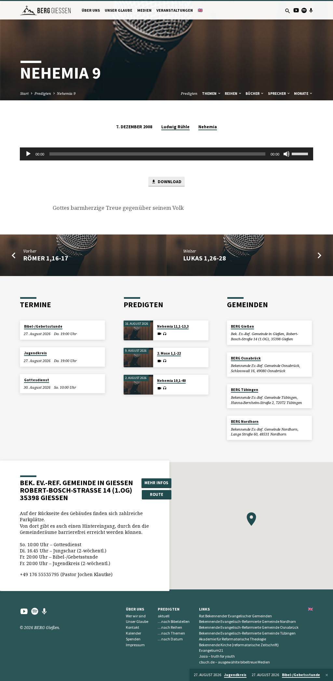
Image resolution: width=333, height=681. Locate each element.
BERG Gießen (242, 326)
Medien (144, 10)
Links (204, 609)
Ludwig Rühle (175, 127)
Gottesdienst (36, 380)
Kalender (133, 633)
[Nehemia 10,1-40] (138, 385)
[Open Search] (288, 10)
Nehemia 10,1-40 (171, 380)
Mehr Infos (156, 482)
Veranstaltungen (174, 10)
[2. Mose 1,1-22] (138, 358)
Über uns (91, 10)
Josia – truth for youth (217, 656)
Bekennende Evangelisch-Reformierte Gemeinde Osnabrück (249, 627)
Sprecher (277, 93)
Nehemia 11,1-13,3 (173, 326)
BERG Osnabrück (246, 358)
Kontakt (132, 627)
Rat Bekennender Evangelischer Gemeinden (235, 615)
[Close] (327, 675)
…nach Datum (170, 639)
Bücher (253, 93)
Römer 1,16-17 (45, 258)
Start (24, 93)
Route (156, 494)
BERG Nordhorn (245, 421)
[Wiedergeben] (28, 154)
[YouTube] (296, 10)
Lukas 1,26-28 (204, 258)
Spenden (133, 639)
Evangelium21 (211, 650)
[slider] (301, 153)
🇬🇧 (200, 10)
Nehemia (207, 127)
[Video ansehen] (159, 334)
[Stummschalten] (286, 154)
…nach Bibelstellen (174, 621)
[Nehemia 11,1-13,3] (138, 330)
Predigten (42, 93)
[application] (166, 153)
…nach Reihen (170, 627)
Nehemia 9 (66, 93)
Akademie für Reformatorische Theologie (232, 639)
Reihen (231, 93)
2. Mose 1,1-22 (169, 353)
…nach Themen (171, 633)
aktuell (163, 615)
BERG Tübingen (244, 389)
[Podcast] (311, 10)
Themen (209, 93)
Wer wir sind (136, 615)
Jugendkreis (35, 353)
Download (169, 181)
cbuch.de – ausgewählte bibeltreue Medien (234, 662)
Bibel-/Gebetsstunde (43, 326)
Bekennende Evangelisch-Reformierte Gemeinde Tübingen (247, 633)
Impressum (135, 644)
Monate (301, 93)
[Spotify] (304, 10)
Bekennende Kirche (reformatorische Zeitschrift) (239, 644)
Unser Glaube (118, 10)
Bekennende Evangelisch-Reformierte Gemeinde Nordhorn (247, 621)
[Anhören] (164, 334)
